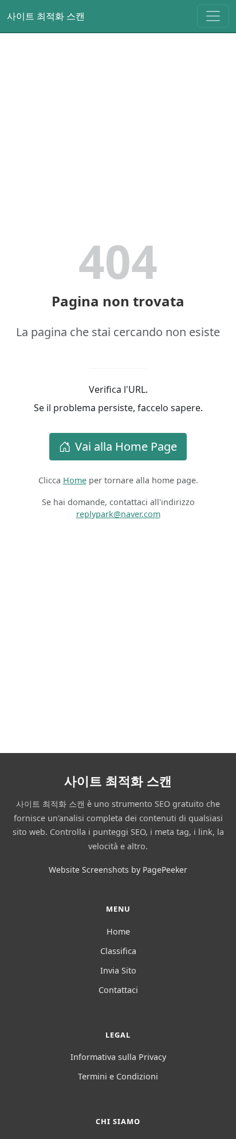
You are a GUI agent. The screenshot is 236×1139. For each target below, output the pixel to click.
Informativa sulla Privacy (118, 1056)
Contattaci (118, 989)
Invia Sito (118, 970)
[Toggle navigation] (213, 16)
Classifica (118, 950)
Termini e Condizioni (118, 1076)
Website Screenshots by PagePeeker (118, 869)
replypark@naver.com (118, 514)
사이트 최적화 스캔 (46, 16)
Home (74, 480)
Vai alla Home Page (126, 446)
